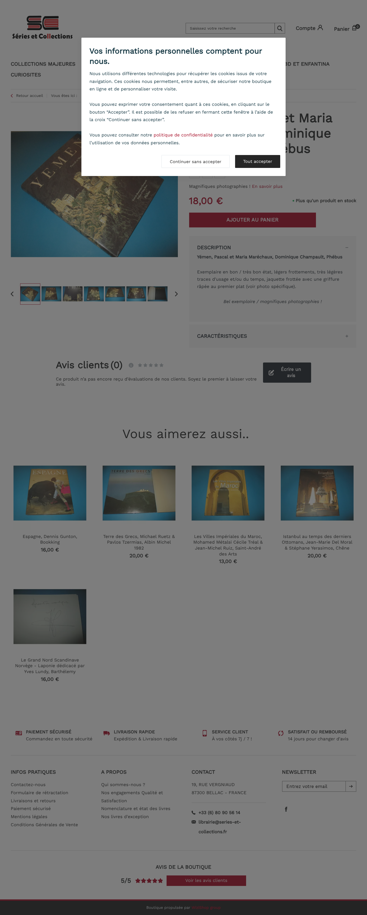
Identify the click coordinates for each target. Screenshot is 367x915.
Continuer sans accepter (195, 161)
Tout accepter (257, 161)
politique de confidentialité (183, 135)
